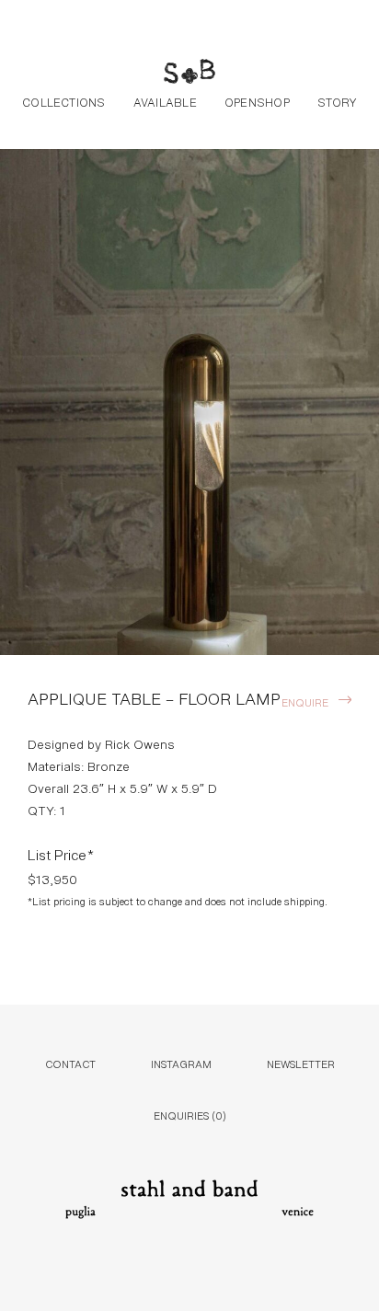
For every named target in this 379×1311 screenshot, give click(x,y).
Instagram (181, 1063)
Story (337, 101)
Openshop (257, 101)
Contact (70, 1063)
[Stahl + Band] (189, 73)
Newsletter (301, 1063)
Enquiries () (190, 1114)
